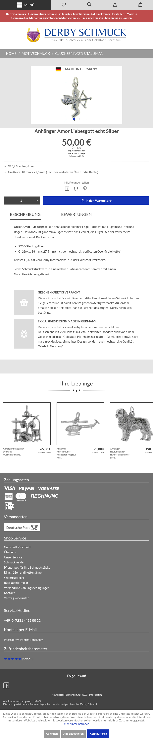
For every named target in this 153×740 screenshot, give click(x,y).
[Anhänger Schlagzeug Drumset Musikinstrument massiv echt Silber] (27, 423)
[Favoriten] (63, 5)
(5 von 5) (27, 659)
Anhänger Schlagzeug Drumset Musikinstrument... (13, 451)
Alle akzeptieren (73, 733)
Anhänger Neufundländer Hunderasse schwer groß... (119, 453)
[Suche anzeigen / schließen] (89, 5)
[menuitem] (25, 5)
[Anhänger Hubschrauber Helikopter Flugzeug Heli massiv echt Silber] (80, 423)
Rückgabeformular (16, 582)
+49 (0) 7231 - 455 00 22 (22, 620)
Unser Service (13, 557)
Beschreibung (25, 214)
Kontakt (9, 593)
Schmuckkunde (14, 562)
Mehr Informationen (76, 723)
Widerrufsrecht (14, 577)
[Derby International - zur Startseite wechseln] (76, 35)
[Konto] (115, 5)
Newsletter (57, 694)
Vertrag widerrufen (16, 598)
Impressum (95, 694)
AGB (84, 694)
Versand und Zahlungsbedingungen (26, 588)
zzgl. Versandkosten (76, 150)
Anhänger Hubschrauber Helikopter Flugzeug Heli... (66, 453)
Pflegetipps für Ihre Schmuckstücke (27, 567)
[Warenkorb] (140, 5)
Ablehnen (52, 733)
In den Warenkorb (98, 200)
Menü (29, 5)
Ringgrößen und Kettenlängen (23, 572)
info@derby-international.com (23, 639)
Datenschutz (73, 694)
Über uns (10, 552)
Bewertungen (76, 214)
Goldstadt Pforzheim (17, 547)
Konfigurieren (98, 733)
